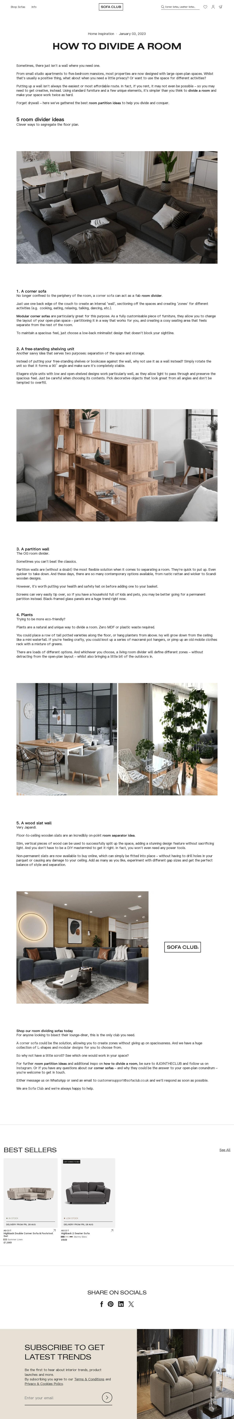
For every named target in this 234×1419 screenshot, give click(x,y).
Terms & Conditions (89, 1379)
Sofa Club (36, 1088)
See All (225, 1149)
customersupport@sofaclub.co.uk (123, 1080)
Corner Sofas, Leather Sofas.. (180, 6)
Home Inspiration (101, 34)
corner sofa (105, 295)
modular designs (71, 1047)
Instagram (24, 1068)
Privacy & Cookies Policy (44, 1383)
